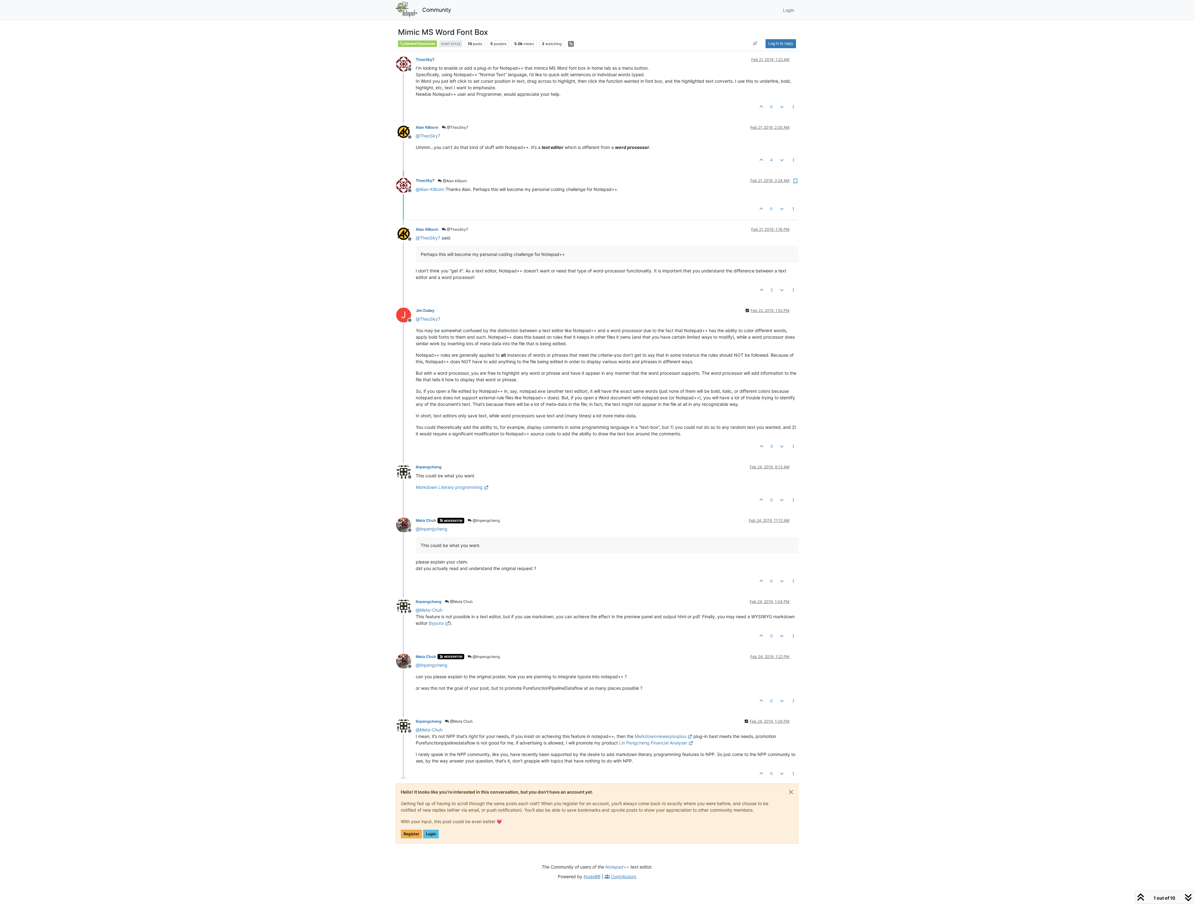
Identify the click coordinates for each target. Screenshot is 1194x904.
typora (437, 623)
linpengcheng (429, 467)
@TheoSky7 (457, 127)
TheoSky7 (425, 59)
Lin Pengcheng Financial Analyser (653, 742)
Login (431, 834)
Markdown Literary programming (449, 487)
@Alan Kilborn (454, 180)
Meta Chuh (426, 520)
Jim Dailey (425, 310)
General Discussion (419, 44)
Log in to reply (780, 43)
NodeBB (592, 876)
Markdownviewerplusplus (660, 736)
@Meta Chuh (461, 601)
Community (436, 10)
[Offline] (406, 63)
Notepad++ (617, 866)
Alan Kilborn (427, 127)
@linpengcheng (486, 520)
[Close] (791, 792)
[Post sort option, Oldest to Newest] (755, 43)
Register (411, 834)
